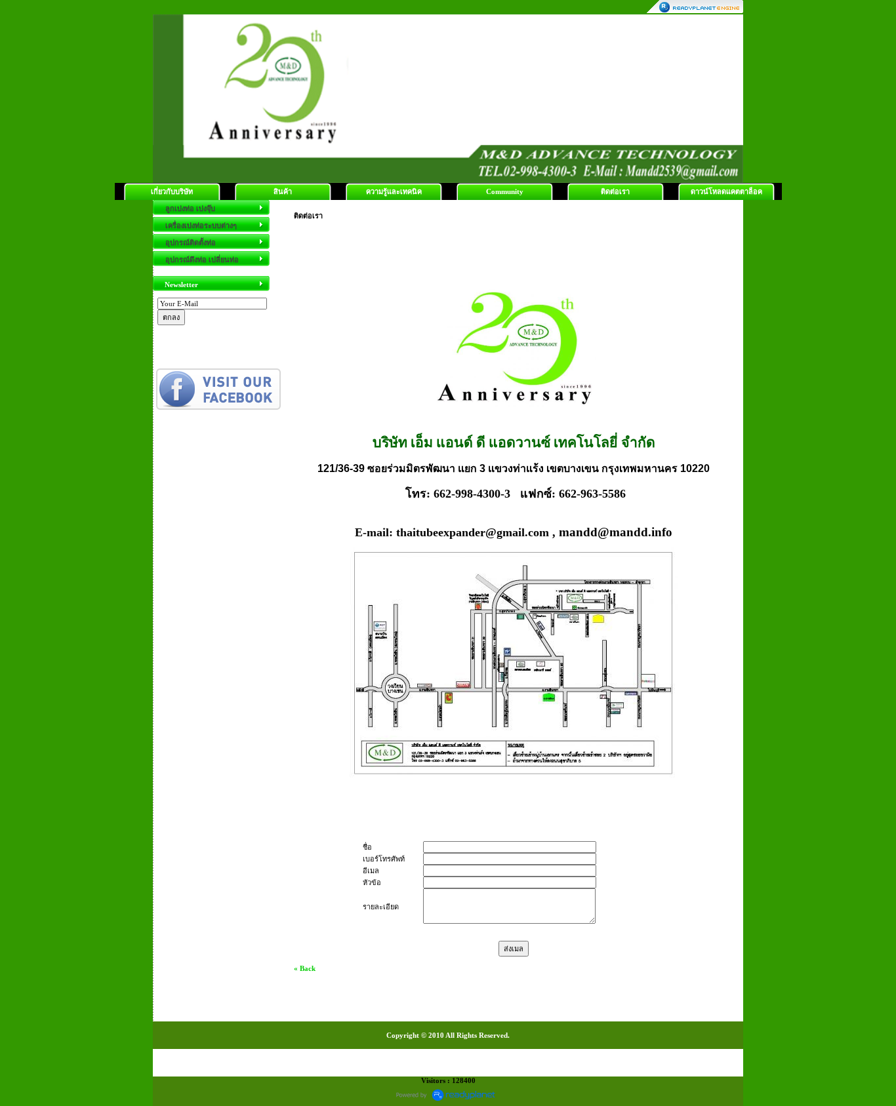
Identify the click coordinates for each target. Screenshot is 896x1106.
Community (504, 191)
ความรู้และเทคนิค (394, 191)
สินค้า (283, 191)
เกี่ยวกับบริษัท (172, 191)
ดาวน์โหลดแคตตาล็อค (726, 191)
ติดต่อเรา (615, 191)
